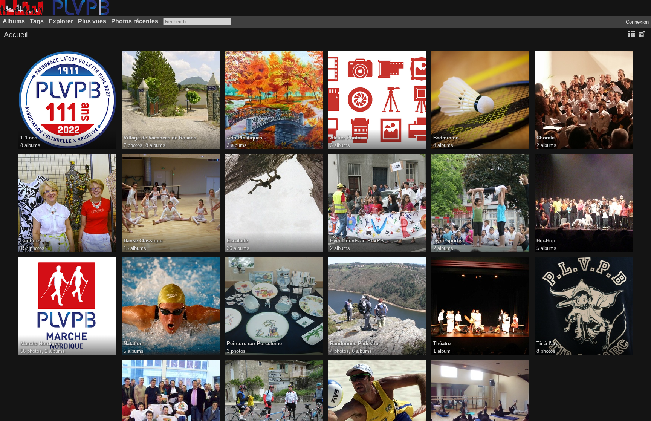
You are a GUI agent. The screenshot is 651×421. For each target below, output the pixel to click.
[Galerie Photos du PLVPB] (54, 13)
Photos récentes (134, 21)
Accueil (16, 35)
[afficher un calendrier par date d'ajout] (641, 34)
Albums (14, 21)
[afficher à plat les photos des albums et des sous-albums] (631, 34)
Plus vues (92, 21)
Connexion (637, 22)
